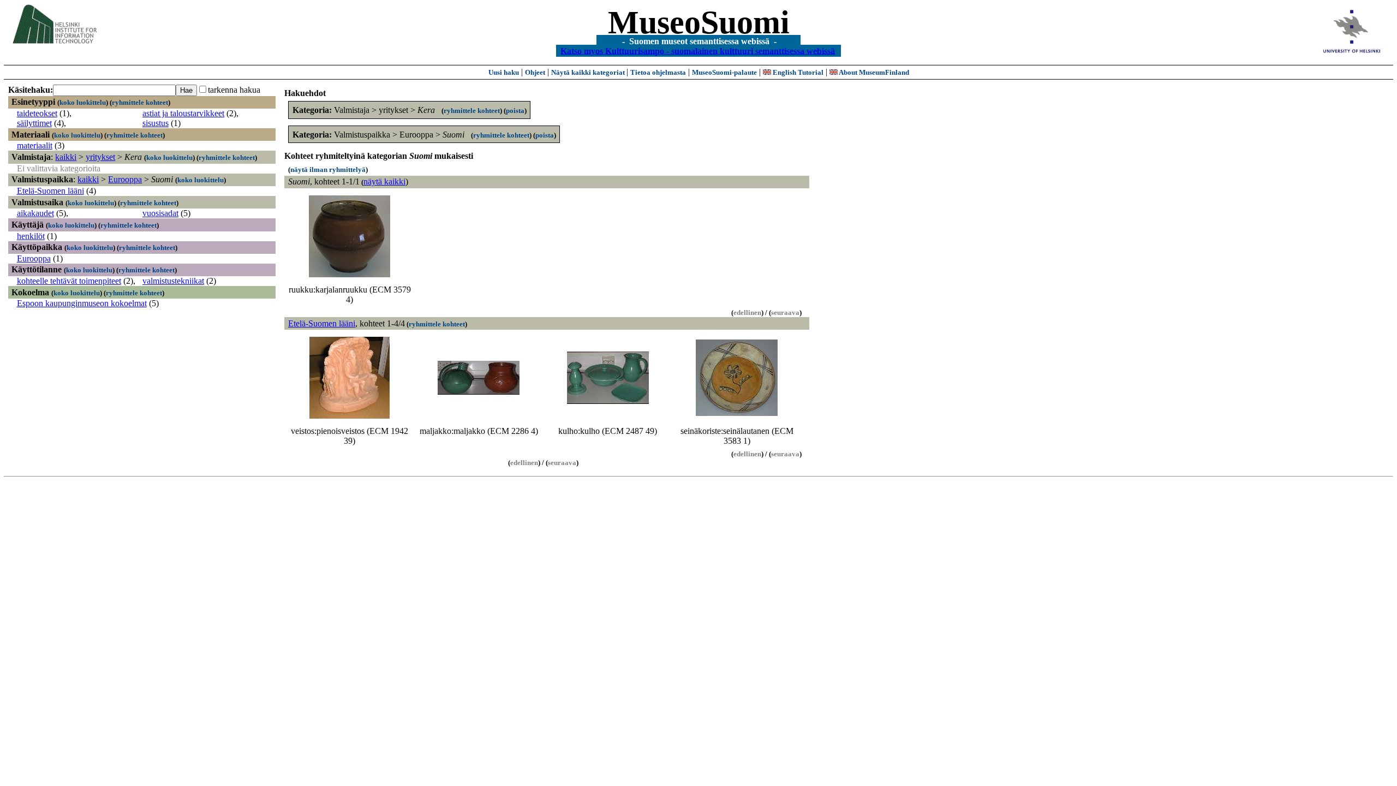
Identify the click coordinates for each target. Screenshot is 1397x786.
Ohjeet (535, 72)
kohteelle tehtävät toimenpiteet (69, 280)
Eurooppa (125, 179)
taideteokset (37, 113)
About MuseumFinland (873, 72)
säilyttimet (34, 123)
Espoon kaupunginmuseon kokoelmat (82, 303)
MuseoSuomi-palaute (724, 72)
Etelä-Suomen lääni (50, 190)
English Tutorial (797, 72)
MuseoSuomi (699, 22)
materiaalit (34, 145)
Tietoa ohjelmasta (658, 72)
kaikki (65, 157)
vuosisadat (160, 213)
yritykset (100, 157)
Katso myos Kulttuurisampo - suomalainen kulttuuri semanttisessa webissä (697, 50)
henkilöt (31, 236)
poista (515, 110)
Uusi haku (503, 72)
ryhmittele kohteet (140, 102)
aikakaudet (35, 213)
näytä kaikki (384, 181)
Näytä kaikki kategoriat (588, 72)
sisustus (155, 123)
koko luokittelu (82, 102)
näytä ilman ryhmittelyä (328, 169)
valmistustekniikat (173, 280)
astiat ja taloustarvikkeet (183, 113)
